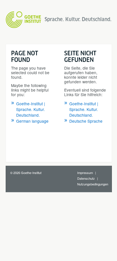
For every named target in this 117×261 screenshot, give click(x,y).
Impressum (85, 172)
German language (32, 121)
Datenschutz (86, 178)
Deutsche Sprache (86, 121)
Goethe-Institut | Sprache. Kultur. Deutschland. (30, 109)
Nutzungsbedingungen (92, 184)
